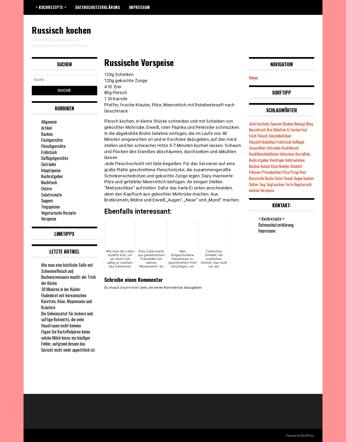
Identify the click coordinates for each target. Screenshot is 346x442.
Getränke (48, 164)
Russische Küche (261, 178)
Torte (289, 184)
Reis (303, 172)
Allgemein (49, 122)
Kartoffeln (302, 154)
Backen (47, 134)
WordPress (307, 435)
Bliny (309, 124)
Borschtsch (257, 130)
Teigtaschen (275, 184)
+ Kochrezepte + (51, 7)
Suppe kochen (304, 178)
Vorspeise (48, 219)
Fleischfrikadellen (262, 142)
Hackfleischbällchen (264, 154)
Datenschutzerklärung (97, 7)
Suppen (47, 200)
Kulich (265, 166)
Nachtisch (49, 182)
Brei (270, 130)
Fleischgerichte (53, 146)
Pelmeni (255, 172)
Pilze (285, 172)
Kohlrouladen (295, 160)
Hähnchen (287, 154)
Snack (288, 178)
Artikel (46, 128)
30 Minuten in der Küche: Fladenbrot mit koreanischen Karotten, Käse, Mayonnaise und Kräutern (66, 298)
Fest (304, 130)
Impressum (139, 7)
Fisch (253, 136)
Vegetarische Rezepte (58, 213)
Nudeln (284, 166)
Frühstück (49, 152)
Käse (274, 166)
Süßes (253, 184)
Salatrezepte (51, 195)
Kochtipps (277, 160)
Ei (288, 130)
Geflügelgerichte (54, 158)
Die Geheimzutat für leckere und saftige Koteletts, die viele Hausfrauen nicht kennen (67, 319)
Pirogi (294, 172)
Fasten (295, 130)
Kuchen (254, 166)
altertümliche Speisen (265, 124)
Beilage (299, 124)
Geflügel (298, 142)
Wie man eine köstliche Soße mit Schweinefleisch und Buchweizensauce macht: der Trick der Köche (68, 274)
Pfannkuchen (271, 172)
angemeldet (129, 287)
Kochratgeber (52, 176)
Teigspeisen (50, 207)
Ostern (46, 188)
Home (253, 78)
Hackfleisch (290, 148)
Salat (279, 178)
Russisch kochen (61, 30)
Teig (262, 184)
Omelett (296, 166)
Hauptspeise (51, 170)
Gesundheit (257, 148)
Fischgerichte (52, 140)
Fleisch (262, 136)
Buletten (280, 130)
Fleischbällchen (280, 136)
